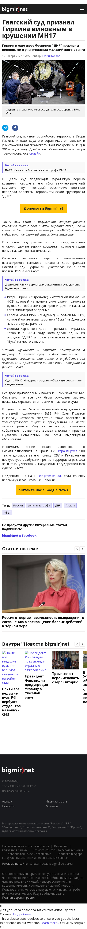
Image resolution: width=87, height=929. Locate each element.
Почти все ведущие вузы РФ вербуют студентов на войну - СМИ (11, 702)
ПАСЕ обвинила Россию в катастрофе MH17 (35, 170)
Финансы (52, 806)
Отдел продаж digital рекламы (51, 864)
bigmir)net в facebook (19, 535)
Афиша (7, 801)
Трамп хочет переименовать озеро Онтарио (65, 677)
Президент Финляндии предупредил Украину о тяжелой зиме (36, 687)
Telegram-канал (49, 476)
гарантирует (67, 451)
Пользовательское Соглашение (28, 854)
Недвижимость (56, 801)
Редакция (61, 846)
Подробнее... (23, 914)
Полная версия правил (18, 897)
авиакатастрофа (39, 505)
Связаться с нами (14, 850)
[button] (77, 548)
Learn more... (50, 923)
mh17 (7, 512)
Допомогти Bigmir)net (43, 208)
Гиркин (70, 505)
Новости (8, 806)
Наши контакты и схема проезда (25, 846)
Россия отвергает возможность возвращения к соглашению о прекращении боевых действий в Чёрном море (43, 621)
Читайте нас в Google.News (43, 490)
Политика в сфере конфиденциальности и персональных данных (42, 856)
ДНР (58, 505)
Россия (18, 505)
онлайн (34, 153)
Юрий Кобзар (51, 56)
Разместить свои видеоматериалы (58, 850)
